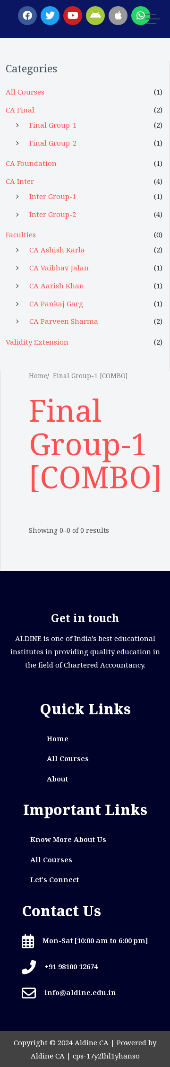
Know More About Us (68, 839)
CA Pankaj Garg (56, 303)
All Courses (25, 91)
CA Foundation (31, 163)
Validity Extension (37, 342)
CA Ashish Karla (57, 249)
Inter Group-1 (52, 196)
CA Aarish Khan (56, 285)
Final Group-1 (52, 125)
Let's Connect (54, 879)
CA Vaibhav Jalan (59, 267)
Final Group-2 (52, 142)
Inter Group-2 (52, 214)
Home (38, 376)
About (57, 778)
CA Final (20, 109)
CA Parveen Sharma (63, 321)
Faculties (21, 234)
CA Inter (20, 181)
